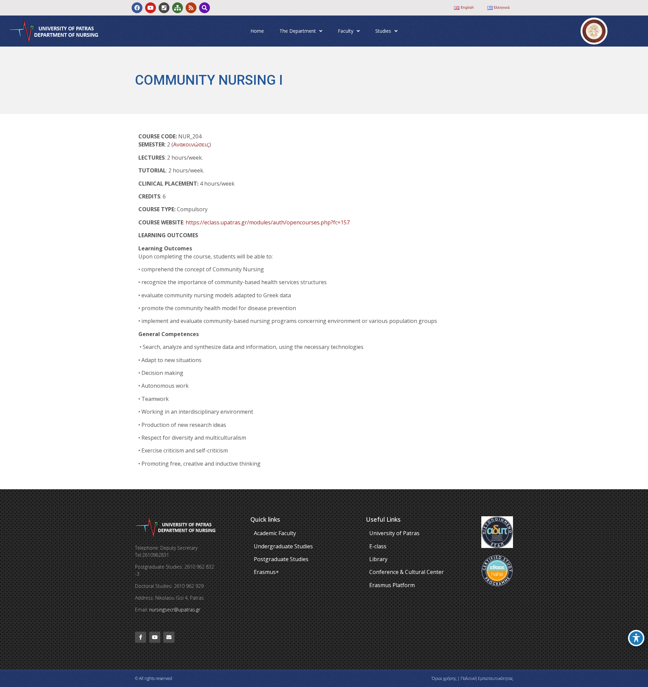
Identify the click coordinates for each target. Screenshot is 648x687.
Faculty (345, 31)
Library (378, 559)
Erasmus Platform (392, 585)
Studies (383, 31)
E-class (377, 546)
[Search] (204, 7)
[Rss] (191, 7)
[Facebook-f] (140, 637)
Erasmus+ (266, 572)
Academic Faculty (275, 533)
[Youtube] (150, 7)
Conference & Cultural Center (406, 572)
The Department (297, 31)
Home (257, 31)
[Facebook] (137, 7)
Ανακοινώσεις (191, 144)
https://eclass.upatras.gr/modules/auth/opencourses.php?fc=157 (268, 222)
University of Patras (394, 533)
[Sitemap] (177, 7)
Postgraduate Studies (281, 559)
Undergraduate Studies (283, 546)
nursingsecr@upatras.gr (174, 609)
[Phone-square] (164, 7)
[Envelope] (168, 637)
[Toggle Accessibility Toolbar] (636, 638)
